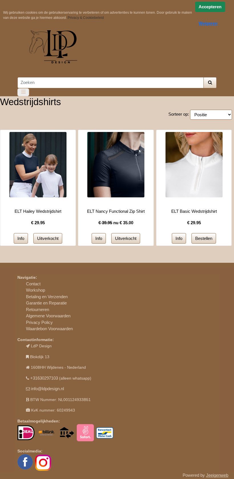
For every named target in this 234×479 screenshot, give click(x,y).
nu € (115, 222)
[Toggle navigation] (23, 92)
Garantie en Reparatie (46, 302)
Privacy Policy (39, 322)
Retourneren (37, 309)
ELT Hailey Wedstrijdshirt (38, 211)
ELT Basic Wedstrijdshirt (194, 211)
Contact (33, 283)
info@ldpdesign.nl (47, 388)
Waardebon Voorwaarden (49, 328)
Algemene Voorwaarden (48, 315)
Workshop (35, 290)
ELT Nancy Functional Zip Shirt (116, 211)
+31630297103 (44, 378)
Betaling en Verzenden (47, 296)
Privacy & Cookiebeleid (86, 18)
